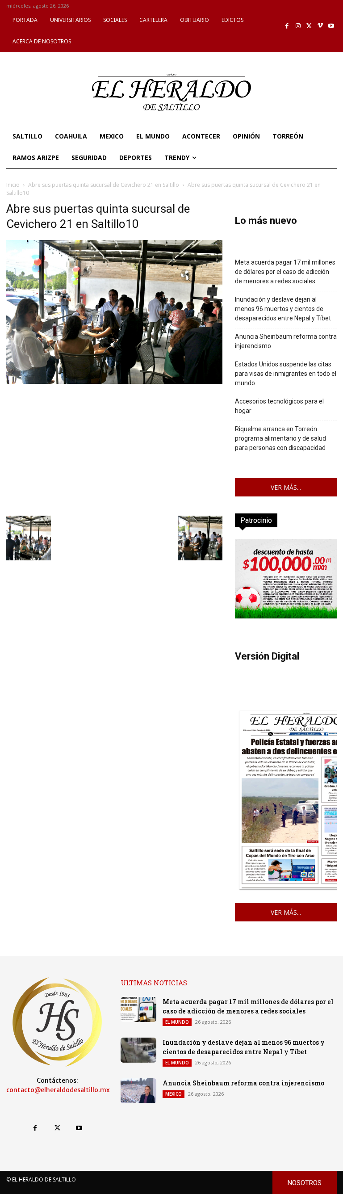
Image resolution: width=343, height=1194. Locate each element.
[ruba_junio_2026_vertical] (286, 616)
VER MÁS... (286, 487)
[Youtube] (331, 26)
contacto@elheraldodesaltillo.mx (58, 1090)
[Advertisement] (114, 448)
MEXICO (173, 1094)
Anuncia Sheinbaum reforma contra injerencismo (286, 341)
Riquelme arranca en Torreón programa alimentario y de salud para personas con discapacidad (280, 438)
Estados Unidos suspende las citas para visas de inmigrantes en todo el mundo (285, 374)
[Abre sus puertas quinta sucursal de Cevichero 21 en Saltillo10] (114, 381)
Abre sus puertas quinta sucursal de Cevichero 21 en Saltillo (103, 185)
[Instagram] (298, 26)
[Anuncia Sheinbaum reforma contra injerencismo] (138, 1090)
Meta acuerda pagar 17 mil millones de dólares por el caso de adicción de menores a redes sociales (285, 272)
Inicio (13, 185)
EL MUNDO (177, 1022)
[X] (309, 26)
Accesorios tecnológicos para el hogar (279, 406)
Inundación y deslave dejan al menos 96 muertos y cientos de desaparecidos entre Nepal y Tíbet (283, 309)
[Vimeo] (320, 26)
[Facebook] (287, 26)
